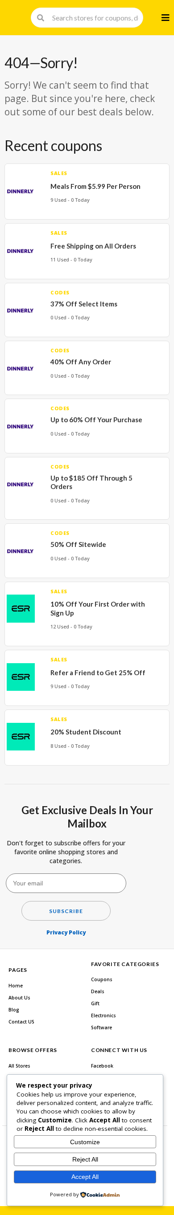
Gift (95, 1003)
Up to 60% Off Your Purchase (96, 420)
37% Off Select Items (83, 304)
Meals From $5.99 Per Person (95, 186)
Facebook (102, 1066)
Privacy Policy (66, 932)
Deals (97, 991)
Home (15, 986)
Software (101, 1027)
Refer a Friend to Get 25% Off (97, 673)
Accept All (85, 1176)
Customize (85, 1142)
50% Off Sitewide (78, 544)
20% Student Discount (85, 732)
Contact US (21, 1022)
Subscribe (66, 911)
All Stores (19, 1066)
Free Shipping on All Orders (93, 246)
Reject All (85, 1159)
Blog (13, 1010)
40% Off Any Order (80, 362)
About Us (19, 998)
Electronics (103, 1015)
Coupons (101, 979)
